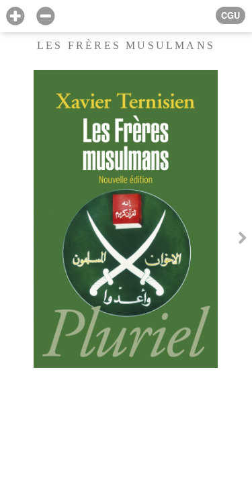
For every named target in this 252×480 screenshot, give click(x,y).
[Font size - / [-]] (45, 16)
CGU (230, 15)
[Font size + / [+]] (15, 16)
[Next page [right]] (242, 240)
